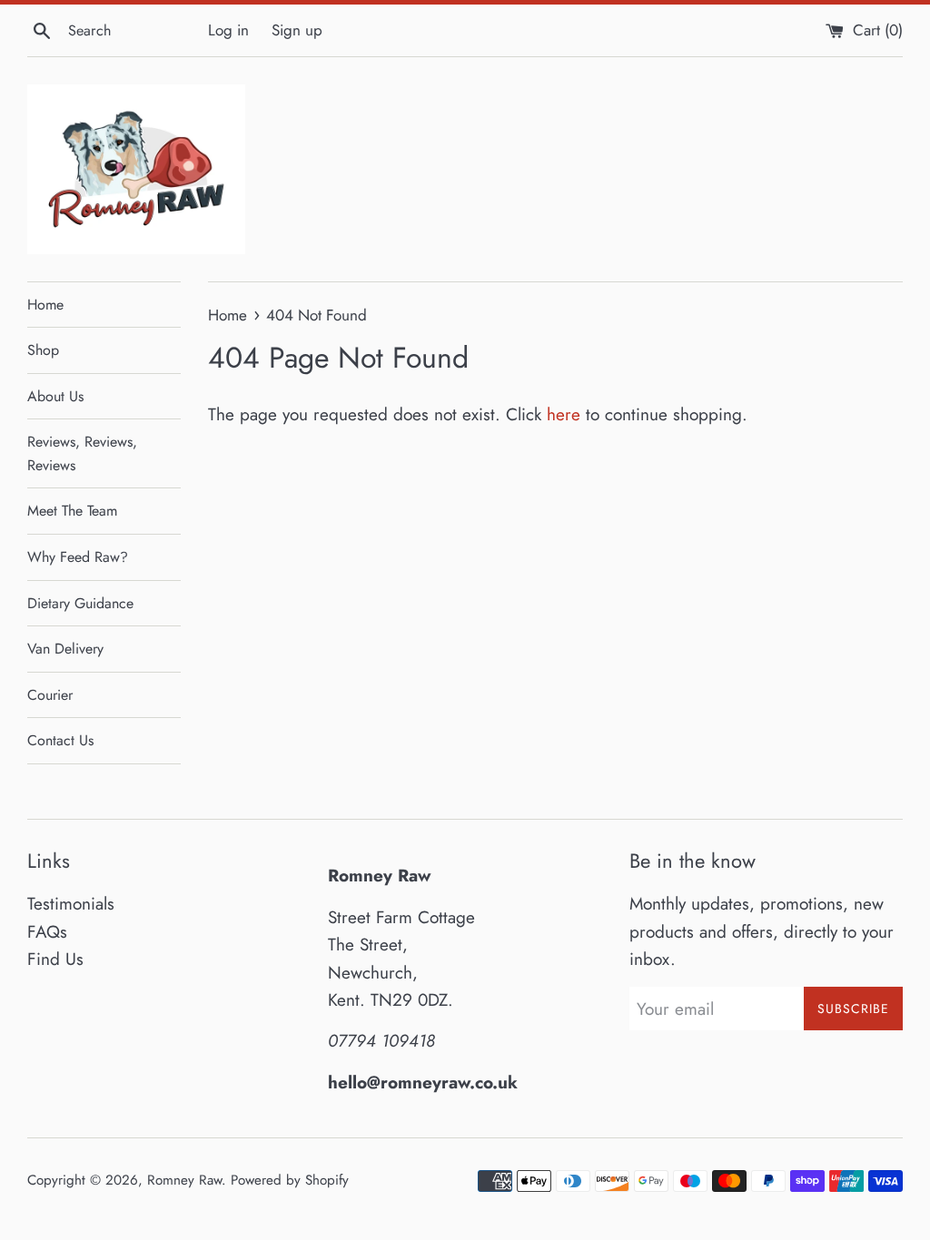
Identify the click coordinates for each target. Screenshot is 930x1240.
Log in (228, 30)
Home (45, 304)
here (563, 414)
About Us (55, 396)
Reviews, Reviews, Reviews (82, 453)
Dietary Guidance (80, 603)
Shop (43, 350)
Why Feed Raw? (77, 556)
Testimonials (70, 903)
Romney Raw (184, 1180)
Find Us (55, 959)
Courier (50, 694)
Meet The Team (72, 510)
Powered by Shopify (290, 1180)
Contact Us (60, 740)
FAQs (47, 932)
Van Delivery (65, 648)
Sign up (297, 30)
